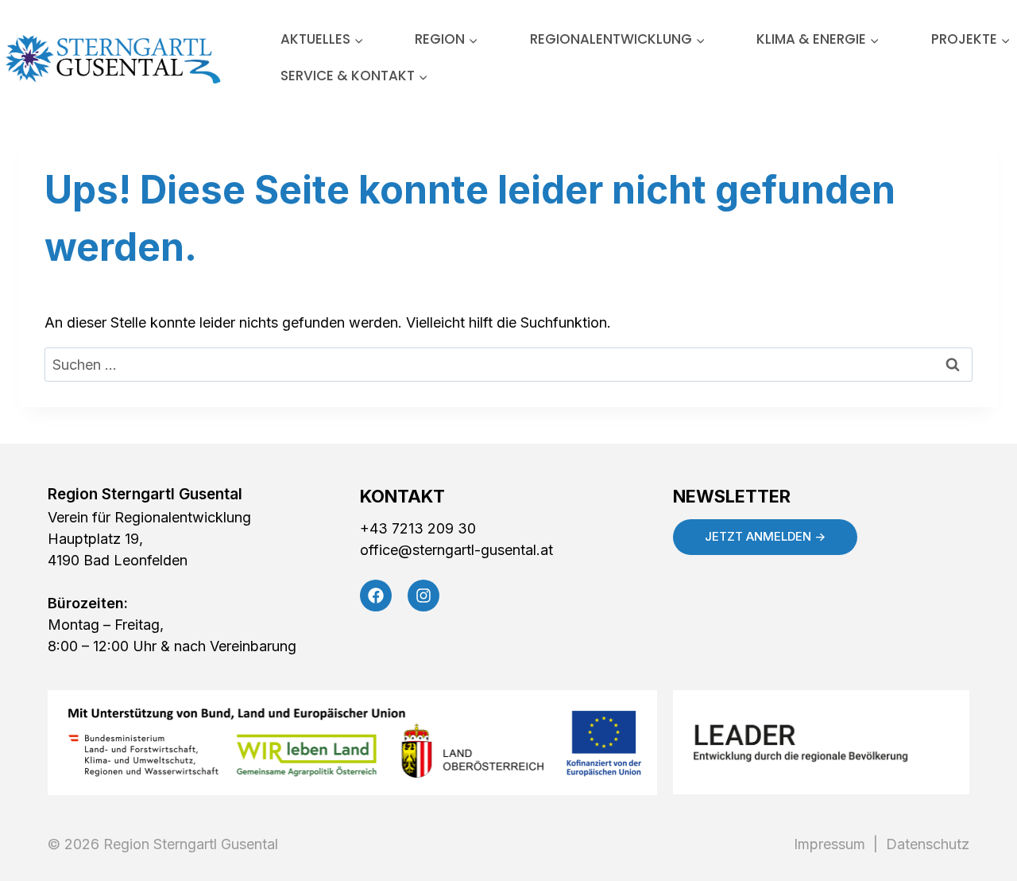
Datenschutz (923, 844)
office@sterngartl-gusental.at (456, 549)
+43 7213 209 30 (418, 528)
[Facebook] (376, 595)
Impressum (833, 844)
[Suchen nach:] (508, 364)
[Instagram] (423, 595)
